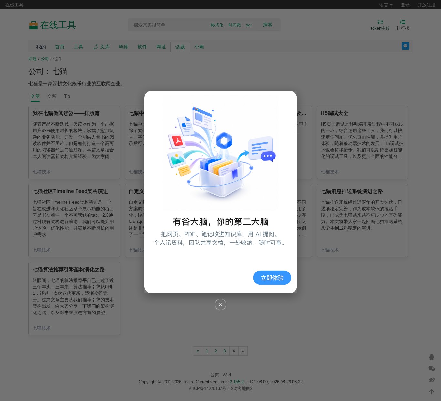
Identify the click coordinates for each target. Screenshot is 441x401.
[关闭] (220, 304)
